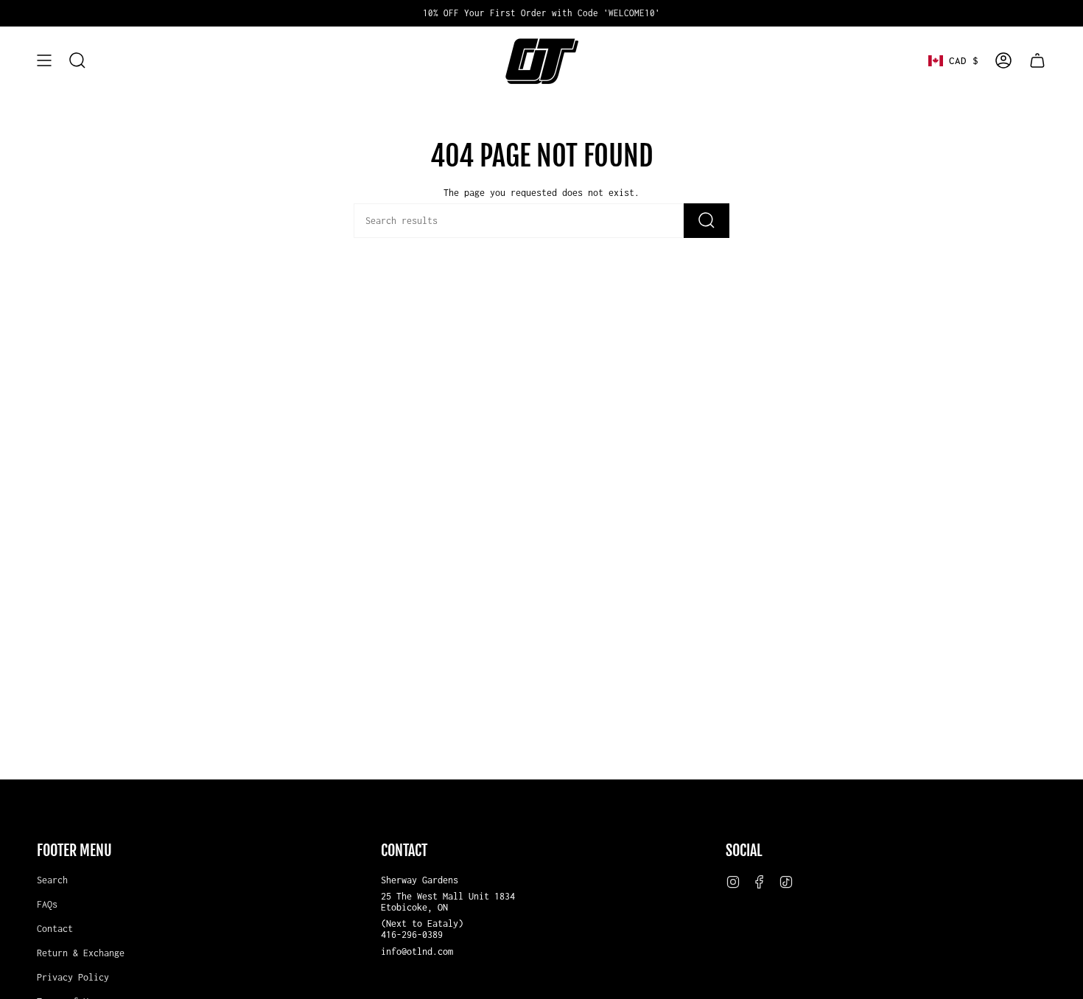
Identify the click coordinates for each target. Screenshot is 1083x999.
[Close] (745, 399)
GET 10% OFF (542, 559)
